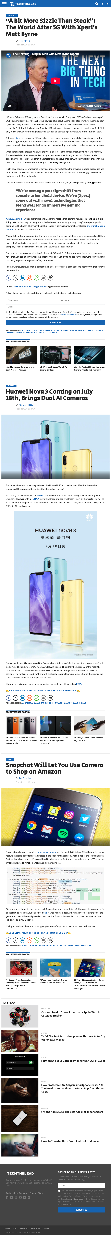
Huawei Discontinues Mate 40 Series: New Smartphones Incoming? (54, 740)
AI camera (27, 703)
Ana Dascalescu (26, 405)
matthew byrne (78, 330)
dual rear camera (43, 703)
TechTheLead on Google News (29, 286)
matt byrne (63, 330)
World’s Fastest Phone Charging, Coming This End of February (89, 368)
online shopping (65, 945)
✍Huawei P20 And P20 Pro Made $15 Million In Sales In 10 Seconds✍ (43, 690)
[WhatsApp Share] (36, 278)
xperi (54, 332)
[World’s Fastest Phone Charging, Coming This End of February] (89, 363)
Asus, (9, 218)
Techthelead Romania (16, 1193)
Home (46, 1228)
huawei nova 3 (70, 703)
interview (50, 330)
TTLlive (47, 332)
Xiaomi (16, 218)
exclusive (27, 330)
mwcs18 (38, 332)
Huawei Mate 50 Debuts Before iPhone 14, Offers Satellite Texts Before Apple (21, 740)
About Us (24, 1228)
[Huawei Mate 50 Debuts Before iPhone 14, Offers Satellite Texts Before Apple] (21, 734)
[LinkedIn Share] (22, 278)
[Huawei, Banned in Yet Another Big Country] (89, 734)
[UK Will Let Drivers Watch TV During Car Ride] (55, 363)
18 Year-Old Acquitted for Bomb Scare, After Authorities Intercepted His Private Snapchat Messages (89, 984)
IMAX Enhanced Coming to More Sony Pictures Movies (21, 368)
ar (33, 945)
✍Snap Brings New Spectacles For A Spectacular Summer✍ (38, 932)
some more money (46, 852)
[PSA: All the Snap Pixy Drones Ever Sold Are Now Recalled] (55, 976)
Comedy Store (36, 1193)
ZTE (23, 218)
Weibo (40, 495)
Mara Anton (24, 41)
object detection (45, 945)
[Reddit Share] (29, 278)
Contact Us (36, 1228)
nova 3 (82, 703)
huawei (58, 703)
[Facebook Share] (8, 278)
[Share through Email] (43, 278)
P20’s (79, 684)
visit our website (68, 314)
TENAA (35, 498)
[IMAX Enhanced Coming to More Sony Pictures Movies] (21, 363)
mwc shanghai (25, 332)
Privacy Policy (11, 1228)
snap (77, 945)
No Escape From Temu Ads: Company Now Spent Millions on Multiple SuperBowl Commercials (21, 984)
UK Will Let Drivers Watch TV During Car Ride (53, 368)
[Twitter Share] (15, 278)
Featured (39, 330)
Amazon (26, 945)
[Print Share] (50, 278)
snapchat (86, 945)
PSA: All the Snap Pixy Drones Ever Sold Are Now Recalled (53, 981)
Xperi (18, 138)
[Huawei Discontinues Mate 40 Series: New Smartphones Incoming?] (55, 734)
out (45, 912)
